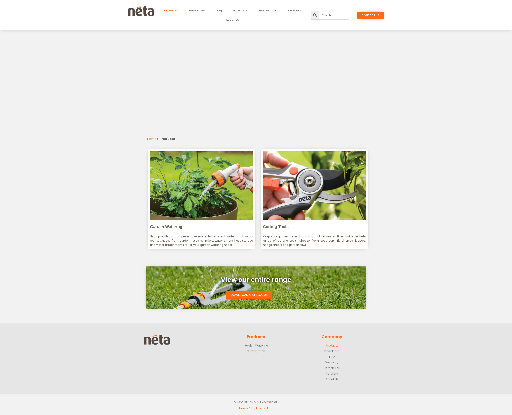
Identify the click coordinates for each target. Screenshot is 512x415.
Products (171, 10)
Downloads (197, 10)
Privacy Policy (247, 408)
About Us (232, 19)
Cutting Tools (256, 351)
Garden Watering (256, 346)
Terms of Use (265, 408)
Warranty (240, 10)
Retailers (294, 10)
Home (151, 139)
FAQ (219, 10)
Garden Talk (267, 10)
